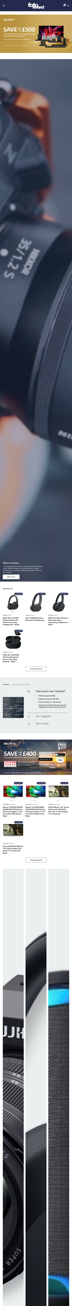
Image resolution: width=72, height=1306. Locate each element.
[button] (3, 6)
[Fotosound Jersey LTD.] (36, 5)
